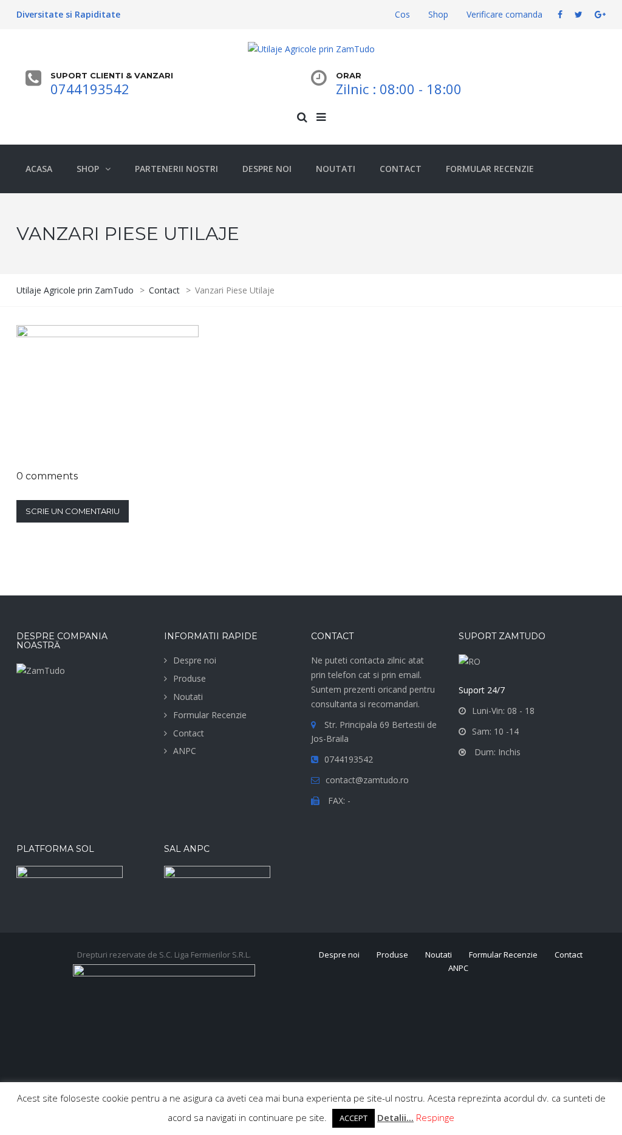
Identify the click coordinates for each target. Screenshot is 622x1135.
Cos (402, 14)
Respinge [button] (435, 1117)
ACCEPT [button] (353, 1118)
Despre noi (194, 660)
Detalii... (395, 1117)
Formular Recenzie (210, 715)
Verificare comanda (504, 14)
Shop (438, 14)
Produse (189, 678)
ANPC (184, 750)
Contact (188, 733)
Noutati (188, 696)
